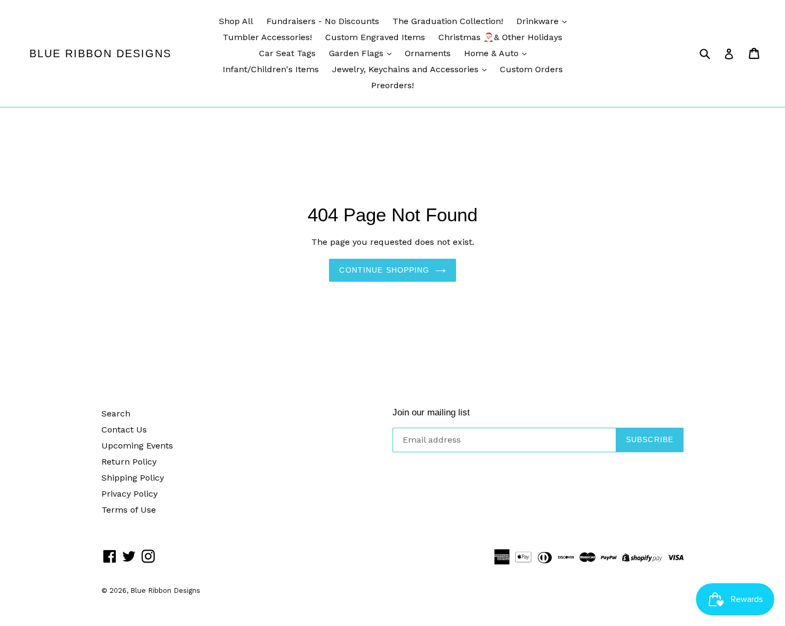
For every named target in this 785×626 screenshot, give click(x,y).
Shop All (236, 21)
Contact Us (124, 429)
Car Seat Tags (287, 53)
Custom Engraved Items (375, 37)
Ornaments (428, 53)
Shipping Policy (132, 478)
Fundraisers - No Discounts (322, 21)
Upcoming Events (137, 445)
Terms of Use (128, 510)
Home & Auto (492, 53)
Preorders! (392, 85)
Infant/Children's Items (271, 69)
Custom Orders (531, 69)
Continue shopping (384, 270)
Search (115, 413)
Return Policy (128, 462)
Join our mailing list (431, 412)
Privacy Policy (129, 494)
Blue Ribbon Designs (100, 53)
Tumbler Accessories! (267, 37)
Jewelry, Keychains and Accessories (406, 69)
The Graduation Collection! (447, 21)
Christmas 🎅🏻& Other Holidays (500, 37)
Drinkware (538, 21)
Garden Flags (357, 53)
